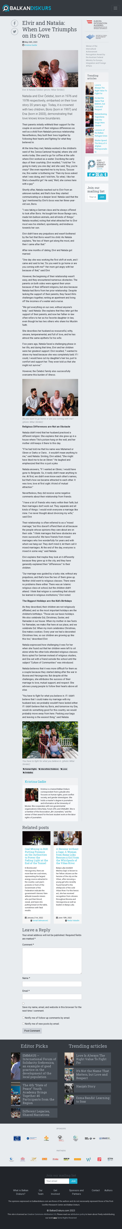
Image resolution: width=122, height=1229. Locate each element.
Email (26, 990)
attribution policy (78, 1214)
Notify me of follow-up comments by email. (47, 1017)
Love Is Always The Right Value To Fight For (91, 1059)
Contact (96, 1190)
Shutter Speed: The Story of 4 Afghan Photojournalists (101, 146)
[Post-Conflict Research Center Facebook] (89, 174)
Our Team (40, 1192)
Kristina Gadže (31, 45)
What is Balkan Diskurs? (20, 1192)
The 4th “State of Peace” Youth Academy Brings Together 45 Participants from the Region (38, 1094)
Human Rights (31, 769)
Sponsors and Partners (76, 1192)
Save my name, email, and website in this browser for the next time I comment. (52, 1009)
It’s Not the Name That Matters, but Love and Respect (100, 104)
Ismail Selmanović (40, 920)
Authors (108, 1190)
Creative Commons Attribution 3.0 (41, 1214)
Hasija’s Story (86, 1086)
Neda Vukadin (73, 920)
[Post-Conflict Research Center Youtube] (101, 174)
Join (102, 196)
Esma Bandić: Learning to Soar (93, 1099)
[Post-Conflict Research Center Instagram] (97, 174)
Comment (28, 944)
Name (26, 978)
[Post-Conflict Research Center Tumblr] (105, 174)
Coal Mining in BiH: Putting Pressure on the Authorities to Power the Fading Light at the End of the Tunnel (36, 856)
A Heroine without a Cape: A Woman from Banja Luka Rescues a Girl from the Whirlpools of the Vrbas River (67, 856)
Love (64, 769)
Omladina (29, 773)
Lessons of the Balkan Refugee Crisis (101, 133)
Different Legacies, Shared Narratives (36, 1113)
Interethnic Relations (49, 769)
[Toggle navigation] (115, 8)
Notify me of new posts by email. (42, 1023)
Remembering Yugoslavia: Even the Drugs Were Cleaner (101, 120)
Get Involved (55, 1192)
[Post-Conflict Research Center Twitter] (93, 174)
